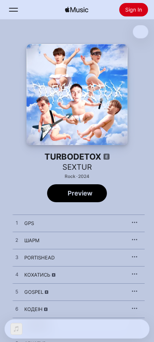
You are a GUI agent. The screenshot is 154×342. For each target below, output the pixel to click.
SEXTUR (77, 167)
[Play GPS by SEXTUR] (16, 223)
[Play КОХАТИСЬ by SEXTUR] (16, 274)
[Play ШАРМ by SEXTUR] (16, 240)
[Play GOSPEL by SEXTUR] (16, 292)
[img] (76, 9)
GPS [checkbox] (29, 223)
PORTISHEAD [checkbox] (39, 258)
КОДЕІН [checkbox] (33, 309)
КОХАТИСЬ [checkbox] (37, 275)
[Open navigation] (13, 9)
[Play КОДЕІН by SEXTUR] (16, 309)
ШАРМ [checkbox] (32, 240)
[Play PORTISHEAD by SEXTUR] (16, 257)
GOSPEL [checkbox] (33, 292)
